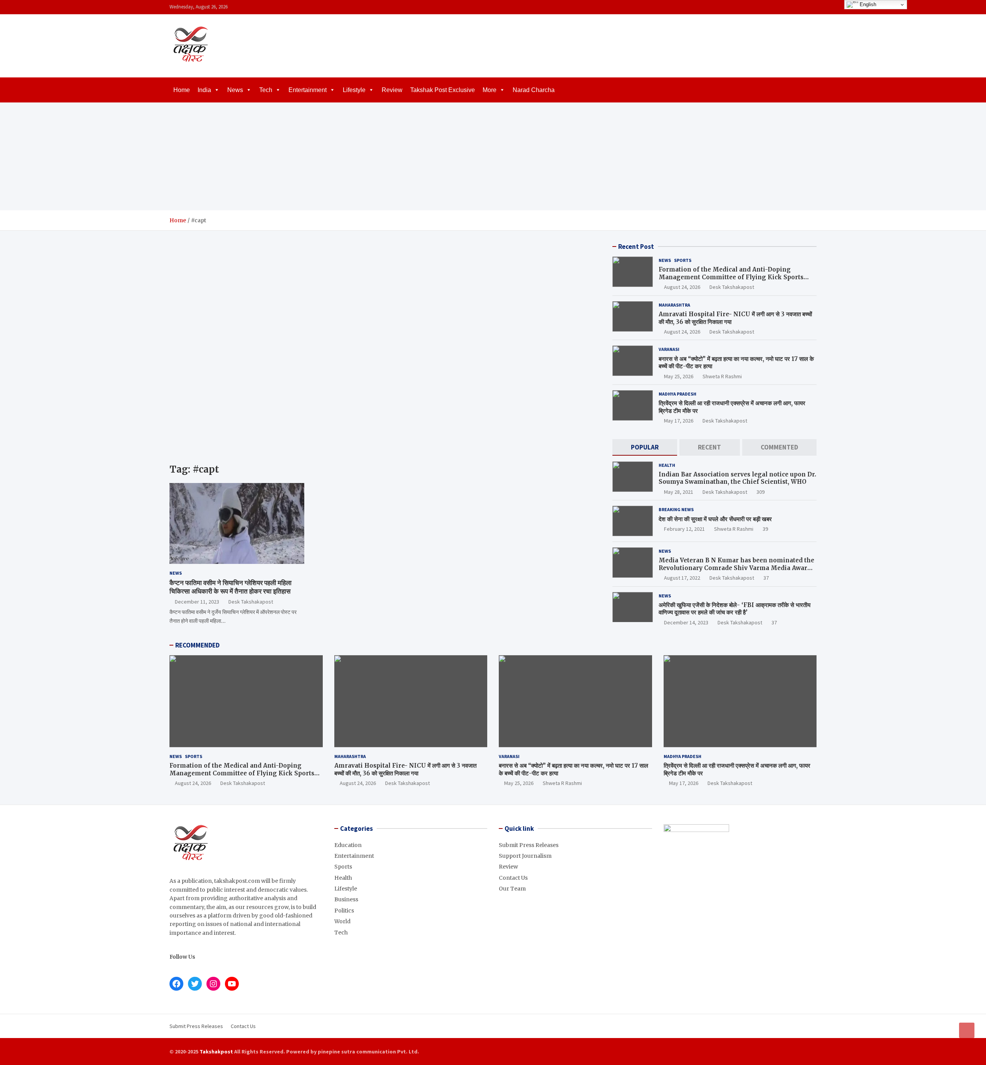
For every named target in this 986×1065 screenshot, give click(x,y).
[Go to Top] (966, 1030)
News (235, 90)
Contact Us (513, 877)
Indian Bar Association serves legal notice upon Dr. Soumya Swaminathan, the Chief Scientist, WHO (737, 478)
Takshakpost (216, 1051)
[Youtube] (812, 7)
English (867, 4)
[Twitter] (802, 7)
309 (760, 491)
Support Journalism (525, 855)
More (489, 90)
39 (765, 528)
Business (346, 899)
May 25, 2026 (678, 376)
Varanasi (669, 349)
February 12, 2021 (684, 528)
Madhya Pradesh (677, 394)
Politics (344, 910)
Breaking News (676, 509)
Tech (265, 90)
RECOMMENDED (197, 645)
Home (181, 90)
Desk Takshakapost (250, 601)
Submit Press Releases (528, 845)
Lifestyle (354, 90)
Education (348, 845)
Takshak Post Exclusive (442, 90)
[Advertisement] (493, 156)
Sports (682, 260)
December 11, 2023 (197, 601)
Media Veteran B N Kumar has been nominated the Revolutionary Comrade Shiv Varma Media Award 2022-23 (736, 568)
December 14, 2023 (686, 622)
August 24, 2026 (682, 286)
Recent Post (636, 246)
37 (766, 577)
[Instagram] (791, 7)
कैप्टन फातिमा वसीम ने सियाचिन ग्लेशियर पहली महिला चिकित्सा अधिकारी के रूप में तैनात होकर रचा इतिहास (230, 587)
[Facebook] (781, 7)
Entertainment (307, 90)
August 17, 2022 (682, 577)
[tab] (644, 447)
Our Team (512, 888)
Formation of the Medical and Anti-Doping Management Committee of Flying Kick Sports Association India (731, 277)
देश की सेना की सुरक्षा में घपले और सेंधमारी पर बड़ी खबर (715, 519)
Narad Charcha (534, 90)
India (204, 90)
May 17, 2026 (678, 420)
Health (667, 465)
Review (392, 90)
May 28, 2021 (678, 491)
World (342, 921)
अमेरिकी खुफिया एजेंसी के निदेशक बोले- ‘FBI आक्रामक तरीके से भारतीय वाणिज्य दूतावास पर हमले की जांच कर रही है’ (734, 608)
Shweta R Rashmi (722, 376)
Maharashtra (674, 305)
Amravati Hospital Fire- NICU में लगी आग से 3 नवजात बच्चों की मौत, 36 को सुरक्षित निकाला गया (405, 769)
